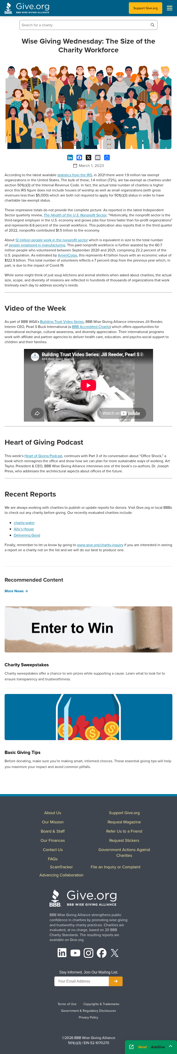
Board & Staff (53, 831)
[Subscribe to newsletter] (116, 981)
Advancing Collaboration (61, 875)
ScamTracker (61, 867)
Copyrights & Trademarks (101, 1004)
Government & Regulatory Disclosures (88, 1010)
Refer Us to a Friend (124, 831)
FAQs (53, 859)
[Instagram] (88, 953)
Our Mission (53, 822)
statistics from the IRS (74, 174)
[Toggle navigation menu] (169, 8)
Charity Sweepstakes (27, 664)
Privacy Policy (88, 1017)
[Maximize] (170, 1046)
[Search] (152, 25)
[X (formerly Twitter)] (115, 953)
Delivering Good (27, 535)
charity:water (24, 522)
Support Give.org (145, 8)
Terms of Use (67, 1004)
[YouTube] (75, 953)
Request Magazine (124, 822)
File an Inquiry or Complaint (115, 867)
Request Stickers (124, 840)
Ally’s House (24, 528)
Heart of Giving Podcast (43, 455)
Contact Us (53, 849)
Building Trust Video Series (62, 321)
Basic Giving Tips (23, 752)
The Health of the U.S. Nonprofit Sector (75, 215)
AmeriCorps (67, 255)
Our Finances (53, 840)
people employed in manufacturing (37, 244)
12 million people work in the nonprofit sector (51, 239)
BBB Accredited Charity (91, 326)
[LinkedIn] (62, 953)
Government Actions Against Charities (124, 852)
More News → (16, 591)
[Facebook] (101, 953)
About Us (52, 813)
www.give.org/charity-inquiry (100, 544)
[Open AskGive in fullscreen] (131, 1047)
